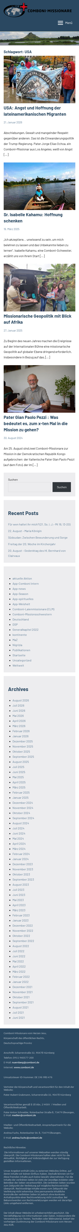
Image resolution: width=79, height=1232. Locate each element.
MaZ (15, 639)
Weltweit (18, 665)
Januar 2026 (20, 736)
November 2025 (22, 746)
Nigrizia (17, 645)
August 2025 (20, 761)
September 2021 (23, 1002)
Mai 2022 (18, 961)
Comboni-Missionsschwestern (32, 614)
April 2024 (19, 843)
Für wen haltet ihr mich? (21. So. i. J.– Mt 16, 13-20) (39, 524)
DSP (15, 624)
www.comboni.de (24, 1067)
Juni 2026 (18, 710)
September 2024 (23, 818)
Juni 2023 (18, 894)
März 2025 (18, 787)
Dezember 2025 (22, 741)
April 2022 (19, 966)
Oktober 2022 (21, 935)
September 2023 (23, 879)
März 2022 (19, 971)
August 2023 (20, 884)
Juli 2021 (18, 1012)
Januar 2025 (20, 797)
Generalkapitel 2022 (25, 629)
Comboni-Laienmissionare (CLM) (33, 609)
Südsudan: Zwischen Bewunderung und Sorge (38, 537)
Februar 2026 (21, 731)
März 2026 (18, 726)
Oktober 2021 (21, 997)
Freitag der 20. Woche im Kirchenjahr (32, 544)
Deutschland (20, 619)
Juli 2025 (18, 767)
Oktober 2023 (21, 874)
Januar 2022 (20, 981)
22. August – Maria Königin (25, 531)
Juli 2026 (18, 705)
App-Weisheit (21, 604)
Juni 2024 (18, 833)
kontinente (19, 634)
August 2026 (20, 700)
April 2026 (19, 720)
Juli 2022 (18, 951)
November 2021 (22, 992)
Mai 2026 (18, 715)
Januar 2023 (20, 920)
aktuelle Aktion (22, 578)
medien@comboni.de (24, 1115)
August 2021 (20, 1007)
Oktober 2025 (21, 751)
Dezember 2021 (22, 987)
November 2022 (22, 930)
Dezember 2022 (22, 925)
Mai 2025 (18, 777)
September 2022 (23, 941)
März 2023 (18, 910)
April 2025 (19, 782)
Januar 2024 (20, 859)
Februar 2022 (21, 976)
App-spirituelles (22, 599)
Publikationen (21, 650)
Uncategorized (21, 660)
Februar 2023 (21, 915)
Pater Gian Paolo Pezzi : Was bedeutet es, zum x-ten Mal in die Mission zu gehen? (36, 423)
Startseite (19, 655)
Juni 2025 (18, 772)
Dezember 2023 (22, 864)
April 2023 (19, 905)
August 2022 (20, 946)
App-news (19, 588)
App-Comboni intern (25, 583)
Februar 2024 (21, 854)
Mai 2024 (18, 838)
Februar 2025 (21, 792)
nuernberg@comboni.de (25, 1062)
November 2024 (22, 807)
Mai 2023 (18, 900)
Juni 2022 (18, 956)
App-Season (20, 593)
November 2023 (22, 869)
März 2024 (19, 848)
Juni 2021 (18, 1017)
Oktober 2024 (21, 813)
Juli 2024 (18, 828)
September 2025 (23, 756)
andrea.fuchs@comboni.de (27, 1138)
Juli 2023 (18, 889)
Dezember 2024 (22, 802)
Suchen (13, 479)
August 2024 (20, 823)
